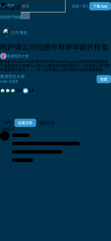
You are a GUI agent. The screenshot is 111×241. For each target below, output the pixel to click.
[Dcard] (10, 6)
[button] (80, 6)
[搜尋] (25, 15)
